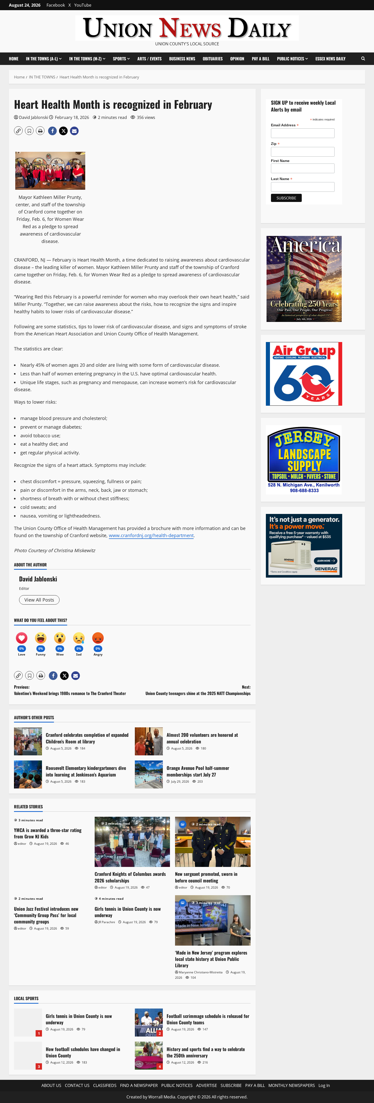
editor (22, 843)
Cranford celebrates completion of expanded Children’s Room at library (28, 741)
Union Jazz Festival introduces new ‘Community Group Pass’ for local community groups (46, 915)
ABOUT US (51, 1085)
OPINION (237, 59)
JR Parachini (106, 922)
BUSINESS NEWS (182, 59)
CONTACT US (77, 1085)
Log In (324, 1085)
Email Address (285, 125)
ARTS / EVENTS (149, 59)
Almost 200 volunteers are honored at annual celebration (149, 741)
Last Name (281, 178)
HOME (13, 59)
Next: (198, 690)
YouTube (82, 5)
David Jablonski (33, 117)
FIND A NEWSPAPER (139, 1085)
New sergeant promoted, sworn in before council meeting (206, 876)
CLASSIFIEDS (105, 1085)
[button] (363, 58)
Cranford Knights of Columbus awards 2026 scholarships (130, 876)
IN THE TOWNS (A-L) (42, 59)
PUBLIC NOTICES (177, 1085)
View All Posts (39, 600)
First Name (280, 161)
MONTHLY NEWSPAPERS (291, 1085)
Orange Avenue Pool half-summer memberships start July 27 (149, 774)
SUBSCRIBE (231, 1085)
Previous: (70, 690)
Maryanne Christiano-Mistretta (201, 972)
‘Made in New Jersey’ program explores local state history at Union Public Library (211, 959)
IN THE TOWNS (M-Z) (85, 59)
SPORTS (119, 59)
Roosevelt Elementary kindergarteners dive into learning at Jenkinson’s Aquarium (28, 774)
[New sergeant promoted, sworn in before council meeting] (213, 842)
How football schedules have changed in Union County (28, 1056)
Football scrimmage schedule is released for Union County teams (149, 1023)
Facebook (56, 5)
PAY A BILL (260, 59)
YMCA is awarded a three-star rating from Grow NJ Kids (47, 833)
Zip (275, 143)
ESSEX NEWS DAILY (330, 59)
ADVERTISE (206, 1085)
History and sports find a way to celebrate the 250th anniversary (149, 1056)
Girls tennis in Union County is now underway (128, 911)
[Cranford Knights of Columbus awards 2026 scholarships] (132, 842)
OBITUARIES (213, 59)
